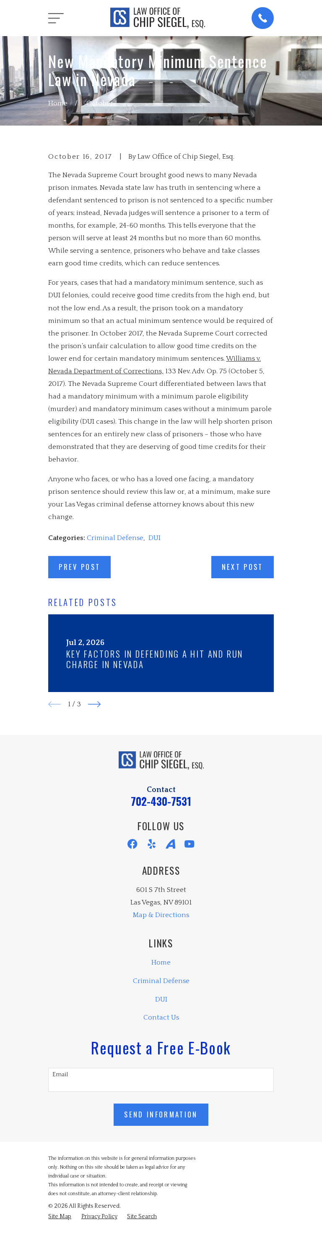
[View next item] (94, 704)
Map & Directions (161, 915)
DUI (154, 538)
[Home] (157, 18)
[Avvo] (170, 844)
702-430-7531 (161, 801)
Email (60, 1074)
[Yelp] (151, 844)
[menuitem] (59, 1216)
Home (161, 962)
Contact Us (161, 1017)
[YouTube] (189, 844)
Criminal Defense (115, 538)
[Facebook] (132, 844)
